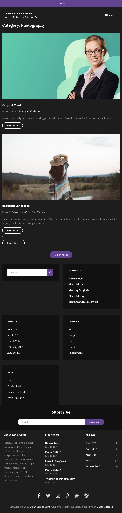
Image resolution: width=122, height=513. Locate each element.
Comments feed (16, 391)
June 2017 (12, 329)
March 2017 (13, 341)
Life (71, 341)
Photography (76, 352)
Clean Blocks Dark (18, 13)
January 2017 (14, 352)
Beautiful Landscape (16, 206)
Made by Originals (79, 290)
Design (72, 335)
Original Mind (11, 105)
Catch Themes (33, 111)
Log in (10, 380)
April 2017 (12, 335)
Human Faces (76, 278)
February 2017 (15, 346)
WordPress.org (15, 397)
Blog (71, 329)
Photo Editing (76, 284)
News (72, 346)
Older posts (61, 254)
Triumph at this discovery (83, 301)
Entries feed (14, 386)
